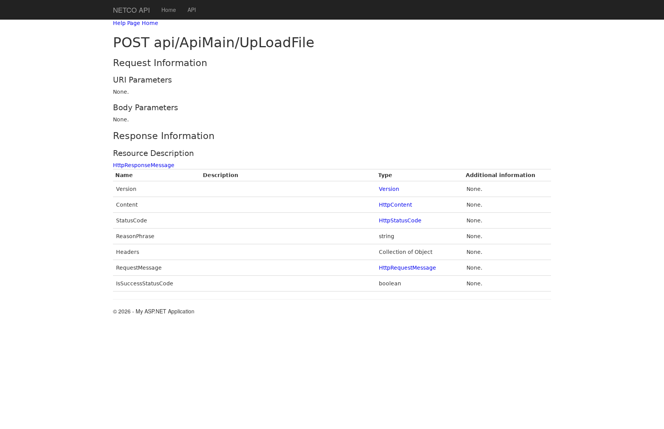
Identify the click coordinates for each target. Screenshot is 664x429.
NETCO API (131, 10)
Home (168, 9)
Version (389, 189)
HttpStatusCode (400, 220)
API (192, 9)
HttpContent (395, 205)
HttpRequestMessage (407, 268)
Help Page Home (135, 23)
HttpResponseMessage (143, 165)
